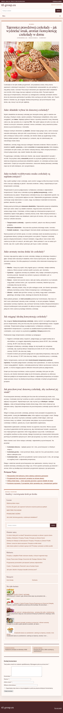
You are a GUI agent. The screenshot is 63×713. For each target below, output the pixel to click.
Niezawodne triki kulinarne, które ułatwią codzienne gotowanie (27, 476)
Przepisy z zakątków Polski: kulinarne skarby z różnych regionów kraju (27, 555)
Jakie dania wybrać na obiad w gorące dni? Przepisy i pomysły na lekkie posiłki (30, 546)
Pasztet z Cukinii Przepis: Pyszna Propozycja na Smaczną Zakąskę (34, 603)
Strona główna (57, 1)
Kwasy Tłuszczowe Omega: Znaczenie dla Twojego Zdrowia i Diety (26, 559)
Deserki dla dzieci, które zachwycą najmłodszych (44, 650)
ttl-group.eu (8, 5)
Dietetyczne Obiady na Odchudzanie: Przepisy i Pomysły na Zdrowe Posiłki (29, 540)
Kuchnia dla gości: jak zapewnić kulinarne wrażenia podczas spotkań (27, 507)
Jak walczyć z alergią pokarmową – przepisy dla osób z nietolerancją (34, 612)
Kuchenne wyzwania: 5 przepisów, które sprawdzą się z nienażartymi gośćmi (32, 483)
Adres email (8, 682)
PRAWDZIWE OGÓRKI (13, 513)
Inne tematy (10, 580)
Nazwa (6, 679)
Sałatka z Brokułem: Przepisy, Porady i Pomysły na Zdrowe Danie (26, 538)
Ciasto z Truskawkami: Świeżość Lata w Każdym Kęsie (23, 566)
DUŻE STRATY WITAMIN (21, 594)
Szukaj (58, 10)
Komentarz (7, 676)
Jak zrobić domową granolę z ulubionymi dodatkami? (22, 517)
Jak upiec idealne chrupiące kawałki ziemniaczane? (22, 569)
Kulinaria (31, 24)
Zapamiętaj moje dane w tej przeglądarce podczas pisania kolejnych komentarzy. (29, 688)
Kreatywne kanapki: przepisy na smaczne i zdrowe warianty (31, 622)
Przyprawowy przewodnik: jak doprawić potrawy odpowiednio (24, 562)
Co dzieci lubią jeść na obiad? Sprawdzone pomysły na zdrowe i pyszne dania (29, 535)
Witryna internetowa (10, 685)
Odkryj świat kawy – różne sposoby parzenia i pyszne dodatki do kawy (30, 481)
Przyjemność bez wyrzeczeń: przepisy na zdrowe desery (25, 478)
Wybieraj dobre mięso (13, 503)
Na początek (58, 708)
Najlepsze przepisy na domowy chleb (16, 649)
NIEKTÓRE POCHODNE (14, 510)
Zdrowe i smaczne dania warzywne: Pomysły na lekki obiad (24, 543)
